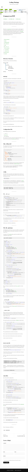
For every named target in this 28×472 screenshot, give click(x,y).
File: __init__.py (6, 46)
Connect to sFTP (9, 16)
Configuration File (6, 42)
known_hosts (14, 138)
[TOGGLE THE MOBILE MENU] (1, 7)
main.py (5, 40)
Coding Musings (14, 2)
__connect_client (6, 50)
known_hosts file (6, 52)
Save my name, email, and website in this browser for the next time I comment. (12, 460)
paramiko (10, 234)
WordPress (11, 470)
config (5, 45)
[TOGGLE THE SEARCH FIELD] (26, 7)
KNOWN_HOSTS (16, 163)
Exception (21, 31)
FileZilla (17, 320)
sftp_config (17, 285)
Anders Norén (19, 470)
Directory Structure (6, 39)
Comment (5, 443)
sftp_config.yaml (6, 43)
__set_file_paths (6, 49)
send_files (5, 53)
